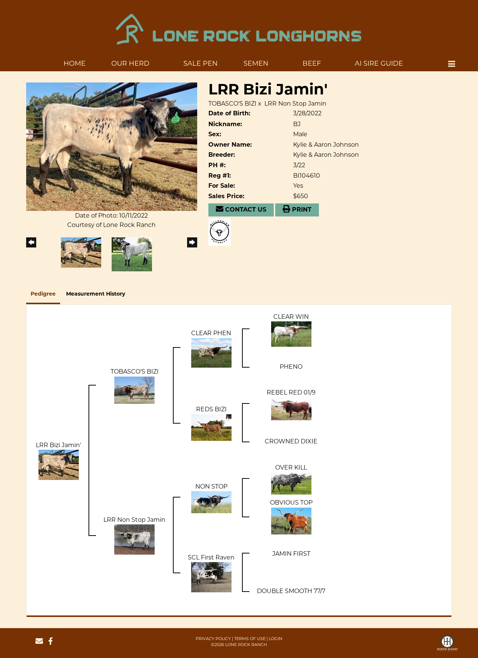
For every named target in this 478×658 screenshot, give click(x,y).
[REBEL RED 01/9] (291, 408)
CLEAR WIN (291, 316)
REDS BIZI (211, 409)
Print (300, 210)
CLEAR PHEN (211, 333)
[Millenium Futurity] (221, 231)
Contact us (244, 210)
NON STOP (211, 486)
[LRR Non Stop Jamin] (134, 539)
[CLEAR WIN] (291, 333)
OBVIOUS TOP (291, 502)
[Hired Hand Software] (447, 647)
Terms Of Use (250, 638)
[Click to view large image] (111, 146)
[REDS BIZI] (211, 426)
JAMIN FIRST (291, 553)
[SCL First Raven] (211, 576)
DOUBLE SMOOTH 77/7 (291, 591)
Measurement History (95, 294)
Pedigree (43, 294)
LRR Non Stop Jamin (295, 103)
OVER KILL (291, 467)
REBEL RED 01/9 (291, 392)
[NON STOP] (211, 501)
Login (275, 638)
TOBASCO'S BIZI (232, 103)
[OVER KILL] (291, 482)
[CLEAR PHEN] (211, 352)
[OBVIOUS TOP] (291, 520)
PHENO (291, 366)
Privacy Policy (213, 638)
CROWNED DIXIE (291, 441)
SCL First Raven (211, 557)
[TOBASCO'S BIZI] (134, 389)
